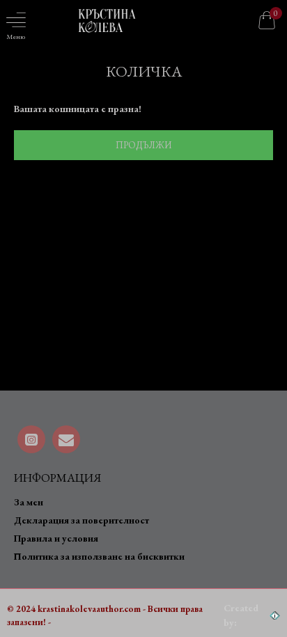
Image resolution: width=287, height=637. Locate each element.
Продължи (143, 145)
